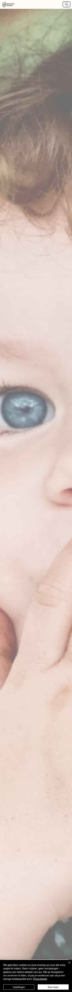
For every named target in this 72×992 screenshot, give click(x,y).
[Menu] (66, 4)
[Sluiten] (67, 965)
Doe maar (53, 987)
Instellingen (19, 987)
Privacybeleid (40, 979)
